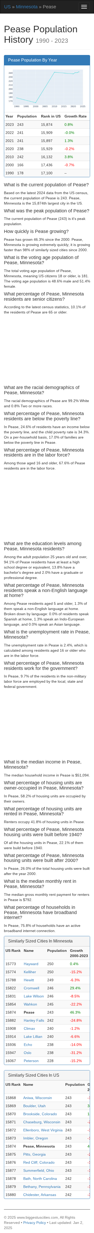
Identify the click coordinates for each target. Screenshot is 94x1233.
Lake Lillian (33, 1036)
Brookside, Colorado (40, 1114)
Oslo (27, 1053)
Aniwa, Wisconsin (37, 1098)
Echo (28, 1045)
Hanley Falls (34, 1020)
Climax (29, 1028)
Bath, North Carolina (40, 1178)
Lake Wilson (34, 996)
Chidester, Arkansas (39, 1195)
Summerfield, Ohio (38, 1170)
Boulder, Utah (34, 1106)
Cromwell (31, 988)
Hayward (31, 964)
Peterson (31, 1061)
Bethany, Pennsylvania (42, 1187)
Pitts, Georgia (34, 1154)
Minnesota (27, 6)
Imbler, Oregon (35, 1138)
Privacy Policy (34, 1222)
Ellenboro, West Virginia (43, 1130)
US (7, 6)
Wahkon (30, 1004)
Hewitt (29, 980)
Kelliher (30, 972)
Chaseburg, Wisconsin (41, 1122)
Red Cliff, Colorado (39, 1162)
